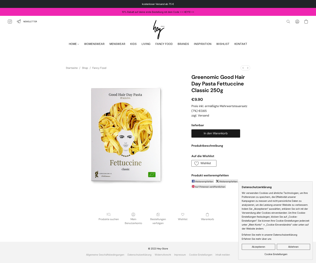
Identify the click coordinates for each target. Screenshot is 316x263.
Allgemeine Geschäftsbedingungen (105, 254)
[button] (158, 29)
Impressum (180, 254)
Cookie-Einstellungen (200, 254)
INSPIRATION (202, 44)
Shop (85, 68)
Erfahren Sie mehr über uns (256, 238)
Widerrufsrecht (163, 254)
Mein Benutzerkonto (133, 221)
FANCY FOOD (164, 44)
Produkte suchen (109, 219)
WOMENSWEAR (94, 44)
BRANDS (183, 44)
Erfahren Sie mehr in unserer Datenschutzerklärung (269, 234)
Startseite (72, 68)
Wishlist (182, 219)
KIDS (133, 44)
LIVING (146, 44)
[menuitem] (243, 68)
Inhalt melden (223, 254)
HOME (73, 44)
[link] (276, 253)
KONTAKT (240, 44)
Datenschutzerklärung (139, 254)
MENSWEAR (117, 44)
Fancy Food (99, 68)
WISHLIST (222, 44)
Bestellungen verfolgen (158, 221)
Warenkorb (207, 219)
